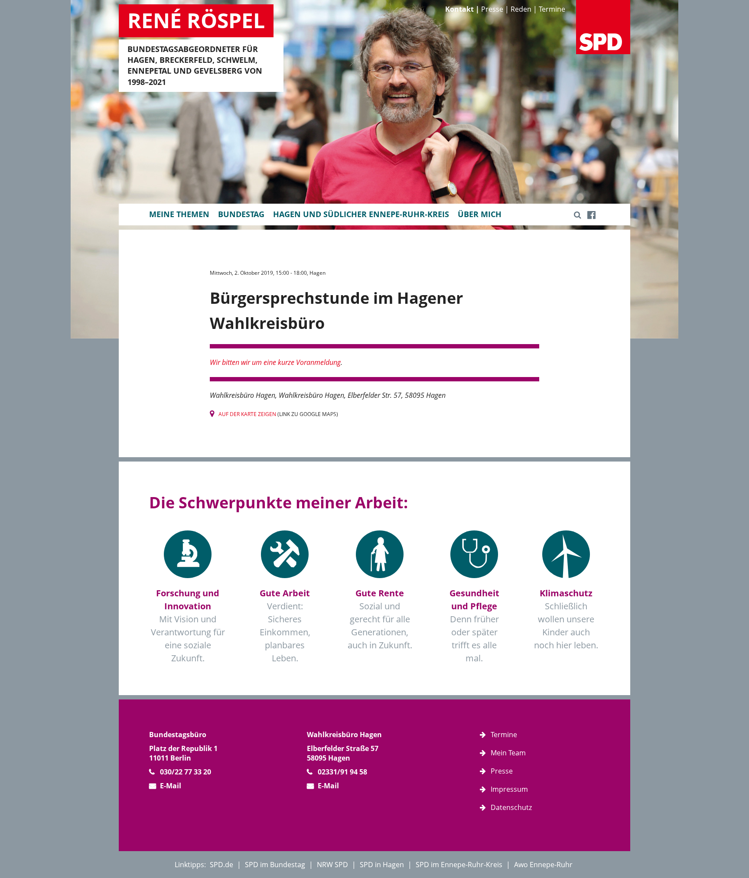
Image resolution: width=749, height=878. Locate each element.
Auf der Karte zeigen (247, 414)
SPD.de (221, 864)
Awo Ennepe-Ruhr (543, 864)
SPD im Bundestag (275, 864)
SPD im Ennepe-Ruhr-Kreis (459, 864)
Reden (521, 9)
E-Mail (170, 785)
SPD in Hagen (382, 864)
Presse (492, 9)
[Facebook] (591, 214)
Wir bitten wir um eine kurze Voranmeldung (275, 362)
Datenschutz (511, 807)
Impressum (509, 789)
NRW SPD (332, 864)
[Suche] (577, 214)
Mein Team (508, 753)
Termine (552, 9)
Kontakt (459, 9)
